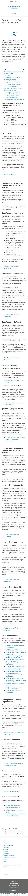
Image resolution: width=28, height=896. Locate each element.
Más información (11, 895)
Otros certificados (12, 86)
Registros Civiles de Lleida (11, 829)
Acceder (14, 881)
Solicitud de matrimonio (11, 791)
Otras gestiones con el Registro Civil (14, 99)
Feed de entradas (14, 883)
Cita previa (7, 75)
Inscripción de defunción (13, 95)
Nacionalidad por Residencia (13, 805)
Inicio (4, 841)
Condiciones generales (9, 857)
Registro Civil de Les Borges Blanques (14, 833)
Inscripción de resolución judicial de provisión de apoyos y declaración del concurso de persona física (15, 668)
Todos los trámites (8, 845)
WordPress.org (14, 887)
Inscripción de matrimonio (14, 94)
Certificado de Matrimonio (14, 83)
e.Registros (14, 6)
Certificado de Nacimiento (14, 81)
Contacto (12, 1)
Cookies (5, 859)
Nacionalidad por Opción (12, 815)
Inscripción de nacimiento (13, 92)
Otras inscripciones (12, 97)
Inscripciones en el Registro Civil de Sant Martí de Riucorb (13, 89)
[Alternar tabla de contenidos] (23, 70)
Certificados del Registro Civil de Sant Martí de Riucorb (13, 78)
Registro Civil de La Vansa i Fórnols (13, 831)
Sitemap (5, 861)
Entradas (5, 849)
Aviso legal (17, 1)
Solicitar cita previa (10, 174)
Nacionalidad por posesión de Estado (16, 814)
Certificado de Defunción (14, 84)
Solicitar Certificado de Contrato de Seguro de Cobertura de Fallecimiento (15, 439)
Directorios (6, 847)
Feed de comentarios (14, 885)
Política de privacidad (8, 855)
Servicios (5, 843)
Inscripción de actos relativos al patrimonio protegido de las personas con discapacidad (16, 680)
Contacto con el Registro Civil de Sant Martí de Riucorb (14, 72)
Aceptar (18, 895)
